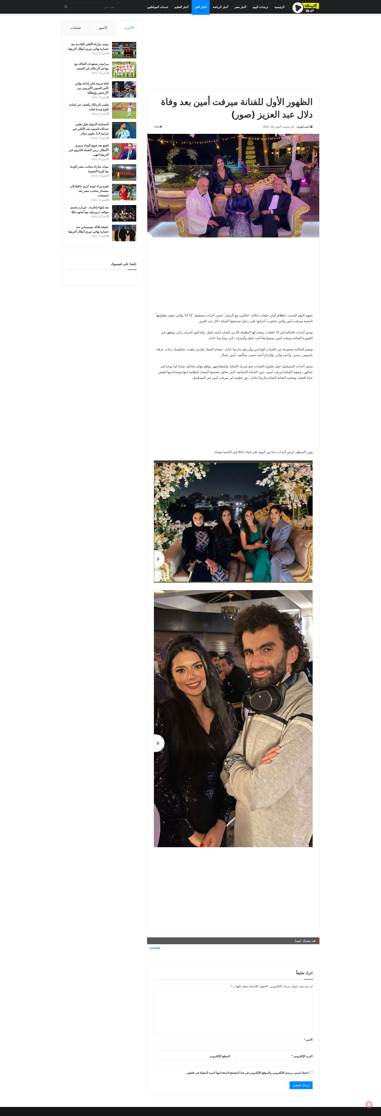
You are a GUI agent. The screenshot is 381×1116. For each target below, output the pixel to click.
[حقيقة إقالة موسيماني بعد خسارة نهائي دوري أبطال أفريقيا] (124, 233)
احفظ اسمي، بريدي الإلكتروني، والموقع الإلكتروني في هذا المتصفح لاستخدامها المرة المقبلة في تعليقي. (247, 1072)
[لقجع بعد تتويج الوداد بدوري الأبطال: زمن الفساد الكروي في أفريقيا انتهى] (124, 151)
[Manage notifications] (369, 1104)
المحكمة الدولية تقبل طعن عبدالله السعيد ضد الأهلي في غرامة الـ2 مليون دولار (91, 128)
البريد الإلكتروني (302, 1056)
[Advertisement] (233, 51)
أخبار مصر (240, 7)
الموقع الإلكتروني (220, 1056)
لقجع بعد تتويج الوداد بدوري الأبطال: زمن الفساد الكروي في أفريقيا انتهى (89, 149)
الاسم (308, 1039)
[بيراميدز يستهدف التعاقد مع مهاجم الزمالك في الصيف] (124, 70)
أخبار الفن (201, 7)
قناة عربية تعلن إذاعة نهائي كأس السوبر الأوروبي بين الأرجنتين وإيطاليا (92, 87)
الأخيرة (129, 28)
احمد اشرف (303, 126)
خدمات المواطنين (157, 7)
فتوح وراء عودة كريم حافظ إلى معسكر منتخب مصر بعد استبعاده (89, 190)
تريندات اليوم (260, 7)
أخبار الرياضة (220, 7)
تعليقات (75, 28)
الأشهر (102, 28)
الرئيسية (280, 7)
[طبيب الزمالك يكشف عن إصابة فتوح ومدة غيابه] (124, 110)
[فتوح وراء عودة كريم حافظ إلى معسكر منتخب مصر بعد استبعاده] (124, 192)
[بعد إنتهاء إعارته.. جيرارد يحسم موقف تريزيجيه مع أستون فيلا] (124, 213)
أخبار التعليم (181, 7)
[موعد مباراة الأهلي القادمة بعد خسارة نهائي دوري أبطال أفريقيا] (124, 50)
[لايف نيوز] (305, 7)
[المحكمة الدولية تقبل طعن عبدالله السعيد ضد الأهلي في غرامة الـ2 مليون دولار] (124, 130)
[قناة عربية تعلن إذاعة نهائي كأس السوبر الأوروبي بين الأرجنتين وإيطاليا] (124, 89)
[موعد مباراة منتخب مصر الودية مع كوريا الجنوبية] (124, 172)
